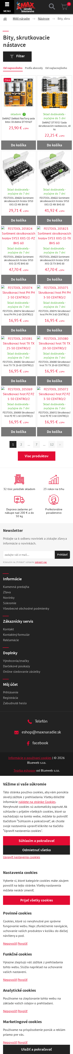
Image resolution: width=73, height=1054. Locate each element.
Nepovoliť (10, 943)
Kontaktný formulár (16, 635)
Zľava (7, 592)
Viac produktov (36, 456)
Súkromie (9, 603)
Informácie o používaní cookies (30, 758)
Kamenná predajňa (16, 587)
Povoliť (22, 943)
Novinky (8, 598)
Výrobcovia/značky (16, 661)
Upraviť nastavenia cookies (21, 857)
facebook (39, 742)
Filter (20, 56)
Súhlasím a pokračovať (37, 840)
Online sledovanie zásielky (21, 672)
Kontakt (8, 629)
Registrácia (10, 698)
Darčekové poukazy (16, 666)
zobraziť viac (41, 562)
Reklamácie (11, 640)
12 (52, 444)
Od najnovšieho (13, 68)
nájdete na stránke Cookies (37, 802)
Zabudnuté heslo (15, 703)
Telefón (40, 721)
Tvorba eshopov (24, 770)
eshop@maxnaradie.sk (41, 731)
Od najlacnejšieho (56, 68)
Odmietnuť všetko (36, 850)
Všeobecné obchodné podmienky (26, 608)
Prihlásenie (10, 692)
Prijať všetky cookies (36, 900)
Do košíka (18, 145)
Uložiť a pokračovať (36, 1049)
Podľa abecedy (34, 68)
